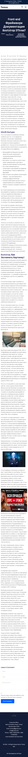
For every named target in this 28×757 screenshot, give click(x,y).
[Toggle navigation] (25, 7)
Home (3, 33)
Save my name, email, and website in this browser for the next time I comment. (12, 696)
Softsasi (19, 753)
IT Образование (9, 34)
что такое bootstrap (13, 527)
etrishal (4, 56)
